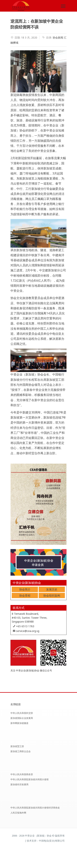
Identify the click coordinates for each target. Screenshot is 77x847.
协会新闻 (58, 37)
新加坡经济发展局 (19, 784)
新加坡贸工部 (17, 746)
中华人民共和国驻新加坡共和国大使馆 (29, 779)
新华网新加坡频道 (19, 723)
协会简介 (24, 589)
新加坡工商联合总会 (20, 751)
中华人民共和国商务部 (21, 774)
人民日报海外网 (18, 812)
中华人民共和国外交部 (21, 713)
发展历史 (51, 589)
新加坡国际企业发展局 (21, 718)
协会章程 (24, 595)
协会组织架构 (51, 595)
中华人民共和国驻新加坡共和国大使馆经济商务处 (35, 807)
